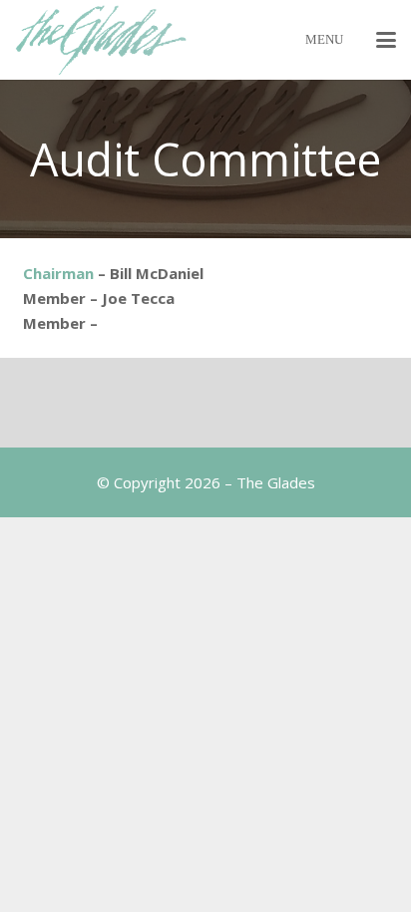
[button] (386, 40)
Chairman (58, 273)
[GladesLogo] (101, 40)
